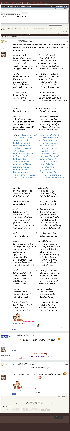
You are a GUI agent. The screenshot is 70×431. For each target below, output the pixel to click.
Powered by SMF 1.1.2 (20, 403)
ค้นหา (44, 417)
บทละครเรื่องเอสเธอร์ (22, 40)
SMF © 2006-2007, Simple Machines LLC (34, 403)
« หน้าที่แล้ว (62, 31)
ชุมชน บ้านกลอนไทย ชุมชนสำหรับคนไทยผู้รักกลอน (9, 28)
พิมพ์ (66, 33)
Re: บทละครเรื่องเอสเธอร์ (22, 334)
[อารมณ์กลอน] (1, 359)
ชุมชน (59, 33)
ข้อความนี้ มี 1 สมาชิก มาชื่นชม (19, 323)
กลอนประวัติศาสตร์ (52, 28)
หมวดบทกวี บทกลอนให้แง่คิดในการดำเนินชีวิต (40, 28)
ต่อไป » (66, 31)
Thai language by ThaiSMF (48, 403)
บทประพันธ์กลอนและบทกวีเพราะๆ (25, 28)
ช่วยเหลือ (37, 417)
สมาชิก (41, 417)
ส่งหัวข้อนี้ (63, 33)
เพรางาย (60, 28)
